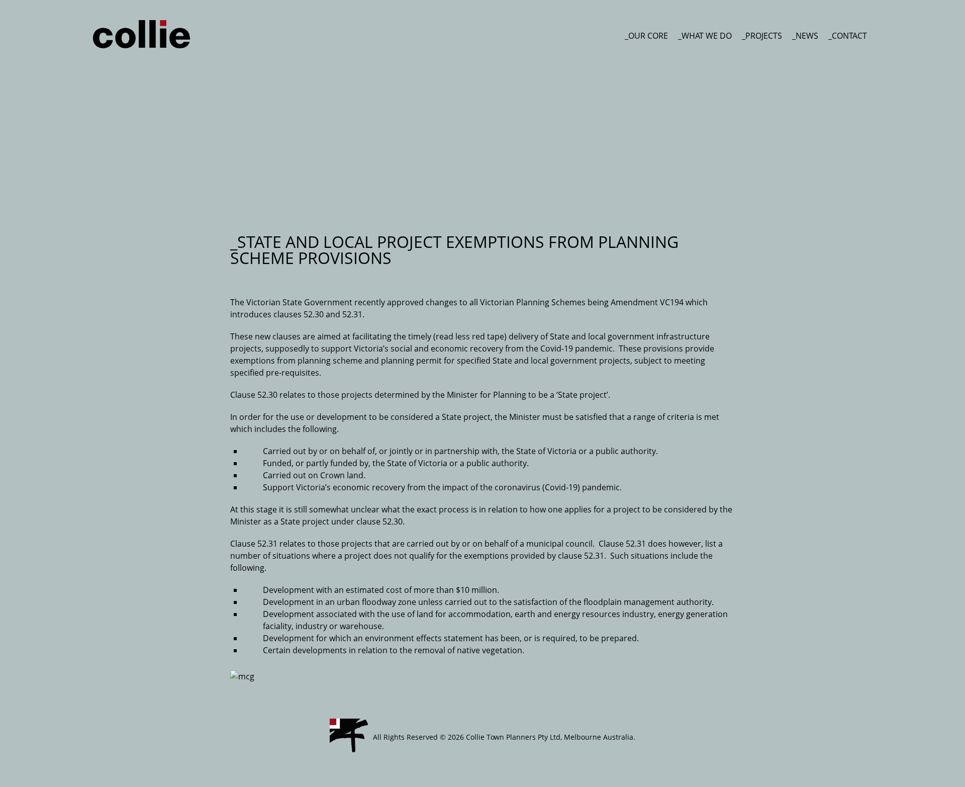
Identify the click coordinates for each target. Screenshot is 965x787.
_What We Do (705, 35)
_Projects (762, 35)
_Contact (847, 35)
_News (805, 35)
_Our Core (646, 35)
